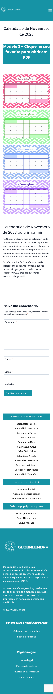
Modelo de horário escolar (26, 494)
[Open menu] (50, 10)
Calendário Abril (27, 438)
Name (9, 360)
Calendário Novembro (26, 470)
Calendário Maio (26, 442)
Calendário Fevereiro (26, 429)
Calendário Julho (26, 452)
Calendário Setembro (26, 461)
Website (9, 385)
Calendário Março (26, 433)
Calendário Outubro (26, 465)
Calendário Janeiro (26, 424)
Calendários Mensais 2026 (26, 416)
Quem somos (26, 677)
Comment (11, 322)
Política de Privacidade (26, 672)
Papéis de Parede (26, 637)
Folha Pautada (26, 523)
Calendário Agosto (26, 456)
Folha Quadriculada (26, 514)
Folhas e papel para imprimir (26, 506)
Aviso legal (26, 660)
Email (9, 372)
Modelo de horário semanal (26, 499)
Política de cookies (26, 666)
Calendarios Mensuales (26, 631)
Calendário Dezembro (26, 474)
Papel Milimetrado (26, 518)
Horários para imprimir (27, 482)
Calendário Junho (26, 447)
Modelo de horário (26, 490)
